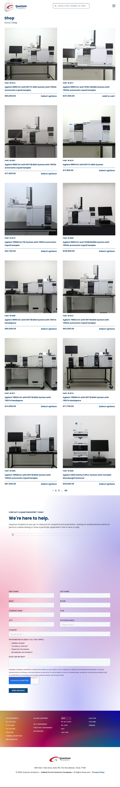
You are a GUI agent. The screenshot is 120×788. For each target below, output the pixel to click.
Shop (63, 718)
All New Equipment (41, 718)
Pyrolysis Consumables (43, 728)
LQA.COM (64, 732)
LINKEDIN (92, 725)
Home (7, 22)
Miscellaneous (12, 739)
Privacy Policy (98, 772)
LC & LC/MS (10, 725)
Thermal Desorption (14, 736)
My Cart (64, 725)
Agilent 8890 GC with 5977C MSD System (83, 164)
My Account (66, 722)
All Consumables (40, 724)
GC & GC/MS (11, 722)
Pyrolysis (9, 732)
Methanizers (38, 731)
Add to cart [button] (108, 96)
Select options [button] (49, 96)
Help (62, 729)
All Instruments (12, 718)
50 (65, 490)
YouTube (92, 722)
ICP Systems (10, 729)
